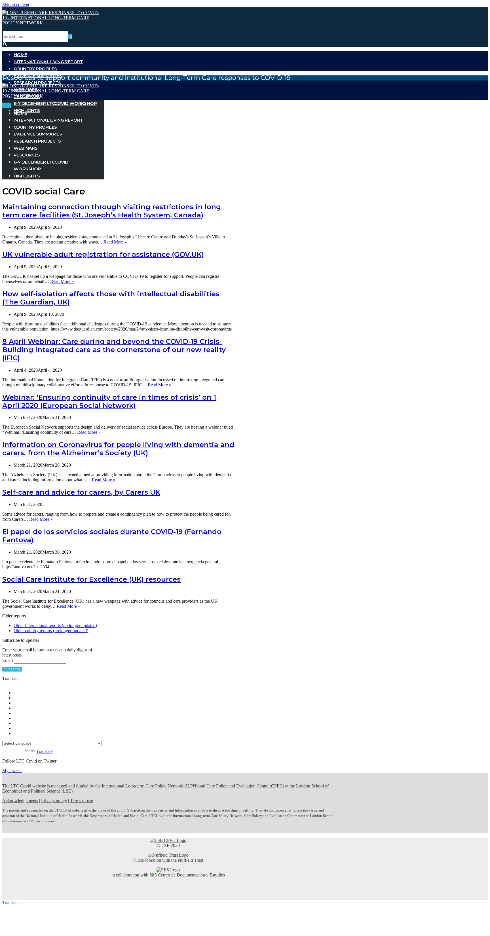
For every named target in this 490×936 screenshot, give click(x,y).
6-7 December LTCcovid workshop (55, 103)
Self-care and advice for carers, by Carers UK (81, 492)
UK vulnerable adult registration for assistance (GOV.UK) (103, 254)
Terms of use (81, 800)
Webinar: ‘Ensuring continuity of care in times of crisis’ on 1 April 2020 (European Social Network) (109, 401)
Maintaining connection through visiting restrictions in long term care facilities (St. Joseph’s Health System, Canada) (111, 211)
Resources (27, 155)
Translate (44, 751)
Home (20, 54)
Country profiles (35, 68)
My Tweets (12, 770)
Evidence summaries (38, 134)
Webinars (25, 148)
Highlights (27, 176)
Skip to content (15, 4)
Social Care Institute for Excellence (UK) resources (91, 579)
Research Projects (37, 82)
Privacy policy (54, 800)
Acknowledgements (20, 800)
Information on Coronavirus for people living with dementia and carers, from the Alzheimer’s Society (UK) (118, 449)
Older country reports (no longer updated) (51, 630)
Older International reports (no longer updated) (55, 625)
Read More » (115, 242)
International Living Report (48, 61)
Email (7, 660)
